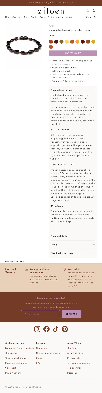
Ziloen (16, 387)
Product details (58, 236)
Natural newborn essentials (50, 353)
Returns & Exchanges (16, 363)
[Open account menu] (88, 10)
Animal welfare (75, 353)
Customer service (14, 343)
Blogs (39, 358)
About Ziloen (74, 343)
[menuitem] (68, 17)
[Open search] (95, 17)
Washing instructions (61, 253)
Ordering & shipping (15, 358)
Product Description (61, 90)
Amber (52, 26)
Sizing (53, 245)
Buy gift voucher (14, 373)
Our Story (72, 348)
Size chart (10, 368)
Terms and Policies (31, 387)
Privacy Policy (74, 358)
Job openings (74, 368)
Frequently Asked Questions (19, 348)
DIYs (38, 363)
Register (71, 314)
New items (41, 348)
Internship (72, 373)
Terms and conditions (78, 363)
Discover (40, 343)
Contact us (11, 353)
